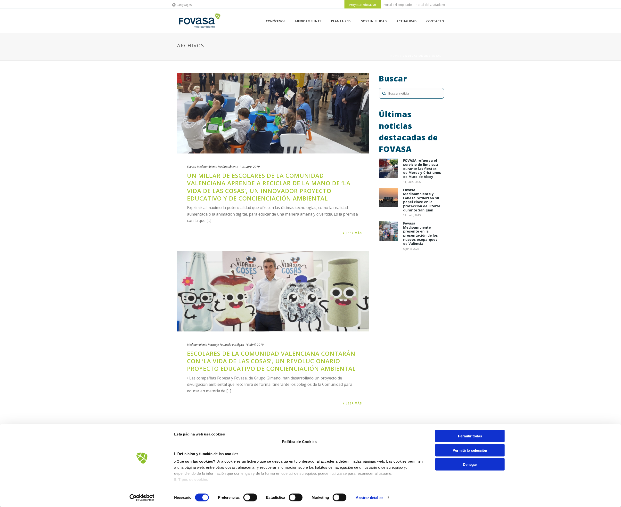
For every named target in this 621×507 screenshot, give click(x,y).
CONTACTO (435, 21)
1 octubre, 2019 (249, 167)
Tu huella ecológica (232, 345)
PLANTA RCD (341, 21)
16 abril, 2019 (254, 345)
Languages (184, 5)
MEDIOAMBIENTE (308, 21)
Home (394, 55)
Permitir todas (470, 436)
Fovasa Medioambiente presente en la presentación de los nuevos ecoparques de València (420, 233)
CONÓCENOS (276, 21)
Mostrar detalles (369, 497)
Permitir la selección (470, 450)
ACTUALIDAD (406, 21)
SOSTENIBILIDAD (374, 21)
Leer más (354, 233)
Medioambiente (228, 167)
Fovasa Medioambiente (202, 167)
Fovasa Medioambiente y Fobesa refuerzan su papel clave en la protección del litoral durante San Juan (421, 200)
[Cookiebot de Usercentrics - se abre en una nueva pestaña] (142, 497)
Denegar (470, 464)
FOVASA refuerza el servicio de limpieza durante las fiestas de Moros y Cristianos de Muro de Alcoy (422, 169)
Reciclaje (213, 345)
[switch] (250, 497)
